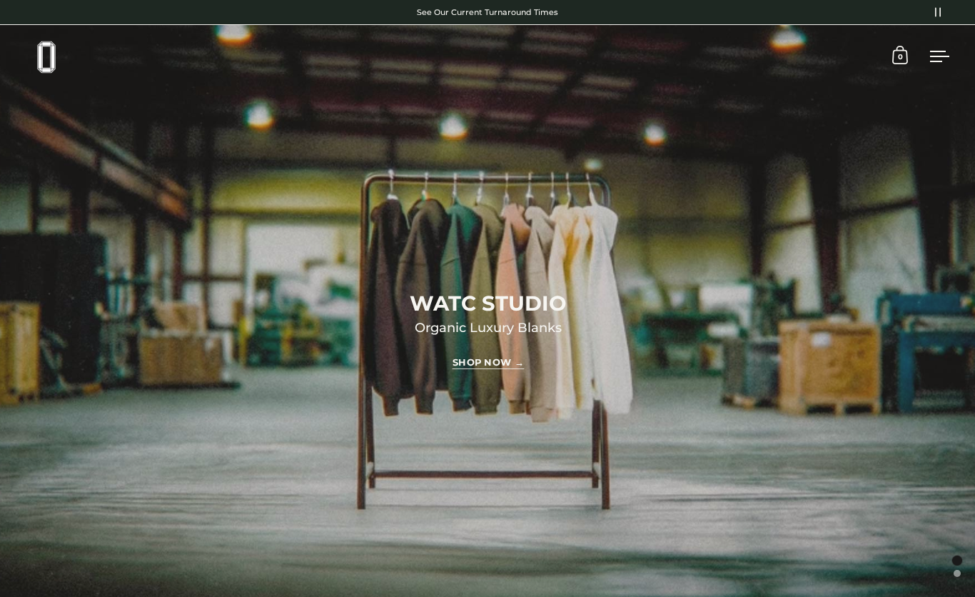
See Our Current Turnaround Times (487, 12)
